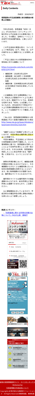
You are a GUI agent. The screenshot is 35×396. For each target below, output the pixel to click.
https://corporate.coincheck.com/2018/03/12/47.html (17, 68)
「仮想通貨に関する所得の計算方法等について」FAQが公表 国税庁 (17, 213)
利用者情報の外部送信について (17, 388)
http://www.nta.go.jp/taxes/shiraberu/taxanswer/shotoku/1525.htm (17, 123)
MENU (32, 2)
